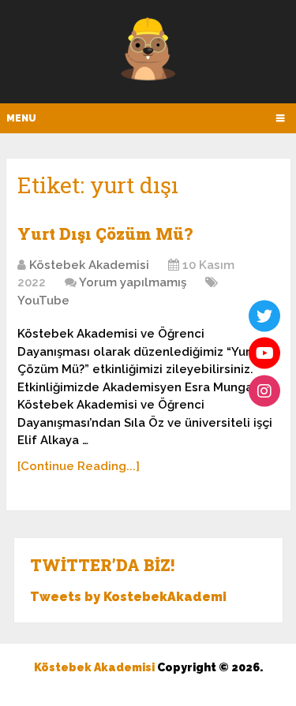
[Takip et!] (264, 315)
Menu (21, 118)
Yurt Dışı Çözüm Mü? (105, 233)
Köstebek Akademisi (89, 265)
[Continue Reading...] (78, 466)
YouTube (43, 300)
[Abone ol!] (264, 353)
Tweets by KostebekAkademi (128, 596)
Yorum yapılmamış (132, 282)
